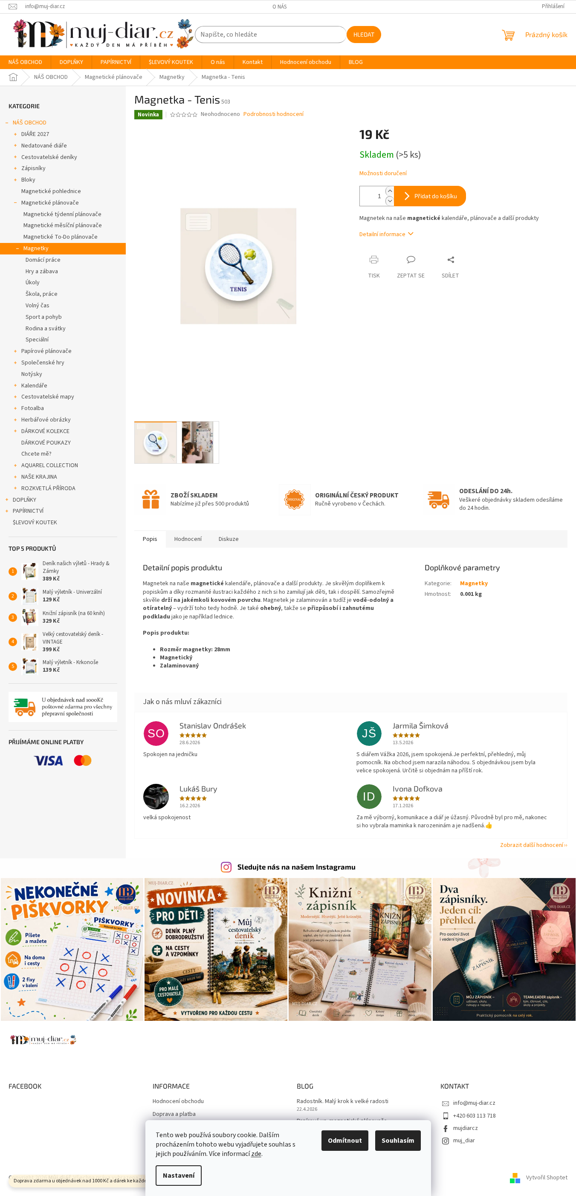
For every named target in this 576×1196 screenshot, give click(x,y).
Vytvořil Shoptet (546, 1177)
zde (256, 1153)
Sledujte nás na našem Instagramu (296, 866)
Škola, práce (42, 294)
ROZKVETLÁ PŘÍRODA (48, 488)
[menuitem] (25, 62)
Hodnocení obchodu (178, 1102)
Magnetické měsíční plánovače (62, 225)
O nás (279, 7)
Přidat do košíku (435, 195)
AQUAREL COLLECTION (49, 465)
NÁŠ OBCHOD (29, 122)
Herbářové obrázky (46, 420)
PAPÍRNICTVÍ (28, 511)
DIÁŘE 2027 (35, 134)
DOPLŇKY (24, 500)
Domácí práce (43, 260)
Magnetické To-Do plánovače (60, 237)
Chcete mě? (36, 454)
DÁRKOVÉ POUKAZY (46, 443)
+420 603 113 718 (474, 1116)
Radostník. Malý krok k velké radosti (342, 1102)
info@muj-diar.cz (474, 1103)
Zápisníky (33, 168)
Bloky (28, 180)
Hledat (363, 34)
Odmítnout (345, 1140)
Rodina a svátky (46, 328)
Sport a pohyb (44, 317)
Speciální (37, 339)
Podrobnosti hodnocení (273, 114)
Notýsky (31, 374)
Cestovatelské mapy (47, 397)
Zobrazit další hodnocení (531, 845)
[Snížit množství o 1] (389, 201)
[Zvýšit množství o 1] (389, 191)
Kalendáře (34, 385)
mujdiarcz (465, 1128)
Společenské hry (42, 362)
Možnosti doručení (383, 174)
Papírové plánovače (46, 351)
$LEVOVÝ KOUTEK (35, 522)
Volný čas (37, 305)
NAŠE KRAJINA (39, 477)
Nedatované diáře (44, 146)
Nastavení (178, 1175)
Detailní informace (382, 234)
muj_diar (464, 1140)
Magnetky (36, 248)
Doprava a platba (174, 1114)
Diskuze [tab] (229, 539)
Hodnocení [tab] (188, 539)
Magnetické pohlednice (51, 191)
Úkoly (33, 282)
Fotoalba (32, 408)
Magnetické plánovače (50, 203)
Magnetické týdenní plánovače (62, 214)
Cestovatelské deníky (49, 157)
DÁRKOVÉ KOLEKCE (45, 431)
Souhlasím (398, 1140)
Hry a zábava (42, 271)
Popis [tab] (150, 539)
